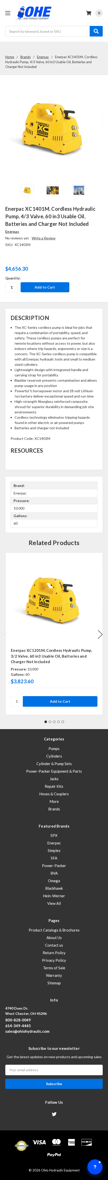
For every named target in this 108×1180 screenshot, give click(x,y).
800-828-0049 (18, 1020)
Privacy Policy (54, 960)
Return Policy (54, 952)
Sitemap (54, 983)
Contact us (54, 945)
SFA (54, 858)
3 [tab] (54, 722)
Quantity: (12, 278)
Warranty (54, 975)
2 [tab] (50, 722)
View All (54, 903)
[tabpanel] (54, 633)
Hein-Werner (54, 895)
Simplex (54, 850)
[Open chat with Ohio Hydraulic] (94, 1166)
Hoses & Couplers (54, 794)
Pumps (54, 748)
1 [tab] (45, 722)
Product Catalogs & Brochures (54, 930)
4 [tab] (58, 722)
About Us (54, 937)
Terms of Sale (54, 968)
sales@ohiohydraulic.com (27, 1031)
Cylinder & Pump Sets (54, 763)
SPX (54, 835)
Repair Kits (54, 786)
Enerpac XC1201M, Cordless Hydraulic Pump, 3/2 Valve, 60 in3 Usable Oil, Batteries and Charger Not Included (51, 656)
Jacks (54, 778)
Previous (7, 634)
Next (100, 634)
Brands (54, 809)
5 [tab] (63, 722)
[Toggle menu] (8, 13)
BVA (54, 873)
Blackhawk (54, 888)
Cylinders (54, 756)
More (54, 801)
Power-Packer (54, 865)
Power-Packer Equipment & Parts (54, 771)
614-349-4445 (18, 1025)
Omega (54, 880)
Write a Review (44, 238)
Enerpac (54, 843)
